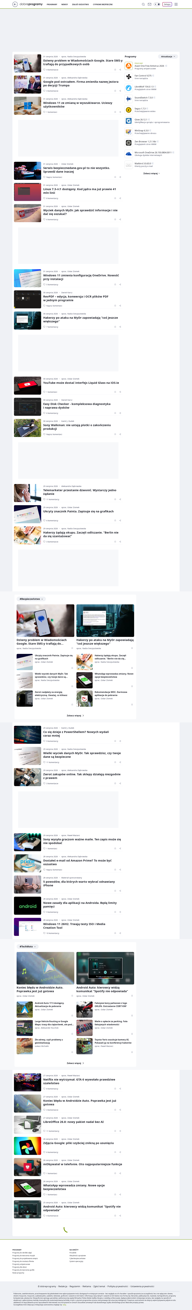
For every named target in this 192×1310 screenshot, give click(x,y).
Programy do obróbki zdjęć (22, 1253)
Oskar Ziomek (67, 164)
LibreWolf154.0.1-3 (144, 86)
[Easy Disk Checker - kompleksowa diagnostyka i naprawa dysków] (27, 407)
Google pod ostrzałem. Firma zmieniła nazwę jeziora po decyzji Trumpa (80, 83)
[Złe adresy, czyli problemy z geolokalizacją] (25, 1046)
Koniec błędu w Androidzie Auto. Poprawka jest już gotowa (40, 989)
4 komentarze (52, 69)
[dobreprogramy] (33, 4)
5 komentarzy (52, 284)
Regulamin (75, 1286)
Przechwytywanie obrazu (145, 133)
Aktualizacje (166, 56)
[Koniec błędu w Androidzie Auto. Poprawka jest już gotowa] (45, 968)
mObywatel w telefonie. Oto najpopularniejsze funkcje (82, 1164)
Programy (52, 4)
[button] (176, 4)
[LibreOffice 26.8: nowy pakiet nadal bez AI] (27, 1125)
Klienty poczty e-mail (144, 166)
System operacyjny (76, 1261)
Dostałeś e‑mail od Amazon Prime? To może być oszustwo (77, 862)
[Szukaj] (143, 4)
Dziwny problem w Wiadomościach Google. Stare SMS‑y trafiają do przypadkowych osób (83, 62)
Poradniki (72, 1253)
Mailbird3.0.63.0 (143, 163)
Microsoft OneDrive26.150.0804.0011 (153, 152)
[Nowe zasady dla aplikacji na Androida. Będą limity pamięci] (27, 906)
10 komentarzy (52, 933)
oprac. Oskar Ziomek (70, 185)
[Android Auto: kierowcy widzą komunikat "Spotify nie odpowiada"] (105, 968)
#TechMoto (26, 946)
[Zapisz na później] (115, 69)
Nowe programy (18, 1273)
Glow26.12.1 (141, 119)
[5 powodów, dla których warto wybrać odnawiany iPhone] (27, 885)
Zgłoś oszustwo (80, 4)
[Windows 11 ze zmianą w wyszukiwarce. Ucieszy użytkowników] (27, 106)
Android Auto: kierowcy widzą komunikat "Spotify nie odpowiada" (102, 989)
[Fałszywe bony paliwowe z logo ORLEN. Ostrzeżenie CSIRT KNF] (84, 1009)
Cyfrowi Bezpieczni (102, 4)
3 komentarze (52, 91)
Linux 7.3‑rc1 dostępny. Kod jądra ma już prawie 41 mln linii (79, 191)
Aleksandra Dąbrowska (71, 486)
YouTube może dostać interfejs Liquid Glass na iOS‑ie (81, 383)
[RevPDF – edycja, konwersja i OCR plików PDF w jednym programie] (27, 299)
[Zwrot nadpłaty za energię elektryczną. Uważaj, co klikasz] (25, 698)
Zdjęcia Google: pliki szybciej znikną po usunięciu (78, 1143)
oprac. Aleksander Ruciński (47, 1028)
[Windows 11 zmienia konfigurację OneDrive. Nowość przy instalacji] (27, 278)
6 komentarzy (52, 219)
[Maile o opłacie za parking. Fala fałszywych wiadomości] (84, 1028)
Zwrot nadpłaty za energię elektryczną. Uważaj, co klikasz (51, 694)
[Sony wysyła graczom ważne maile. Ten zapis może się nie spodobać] (27, 842)
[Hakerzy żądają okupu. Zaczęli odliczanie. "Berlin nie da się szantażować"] (27, 535)
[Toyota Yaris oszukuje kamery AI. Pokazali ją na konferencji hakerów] (84, 1046)
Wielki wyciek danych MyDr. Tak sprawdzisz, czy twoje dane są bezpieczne (51, 675)
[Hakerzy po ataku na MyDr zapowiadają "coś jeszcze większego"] (27, 321)
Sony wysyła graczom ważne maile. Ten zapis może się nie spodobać (82, 841)
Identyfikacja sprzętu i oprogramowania (152, 122)
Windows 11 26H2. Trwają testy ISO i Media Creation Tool (74, 925)
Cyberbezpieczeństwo (77, 1258)
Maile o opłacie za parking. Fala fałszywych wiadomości (111, 1023)
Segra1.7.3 (140, 108)
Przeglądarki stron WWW (145, 89)
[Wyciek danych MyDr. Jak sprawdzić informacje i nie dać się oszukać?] (27, 213)
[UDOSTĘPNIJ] (120, 69)
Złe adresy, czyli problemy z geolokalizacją (49, 1041)
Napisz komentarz (54, 177)
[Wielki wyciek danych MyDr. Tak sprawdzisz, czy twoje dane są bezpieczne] (25, 680)
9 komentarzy (52, 741)
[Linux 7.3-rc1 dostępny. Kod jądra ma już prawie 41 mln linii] (27, 192)
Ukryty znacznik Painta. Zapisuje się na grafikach (78, 511)
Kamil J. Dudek (67, 421)
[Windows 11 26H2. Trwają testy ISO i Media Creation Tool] (27, 927)
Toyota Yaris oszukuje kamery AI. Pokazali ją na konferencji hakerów (113, 1041)
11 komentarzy (52, 499)
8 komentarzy (52, 198)
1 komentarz (51, 112)
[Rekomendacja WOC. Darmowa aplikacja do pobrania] (84, 698)
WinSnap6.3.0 (142, 130)
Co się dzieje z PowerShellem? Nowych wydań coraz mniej (76, 733)
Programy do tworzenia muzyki (23, 1255)
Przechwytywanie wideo (145, 111)
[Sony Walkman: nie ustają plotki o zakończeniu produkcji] (27, 428)
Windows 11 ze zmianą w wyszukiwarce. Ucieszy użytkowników (77, 104)
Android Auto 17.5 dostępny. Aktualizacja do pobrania (49, 1005)
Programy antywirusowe (145, 68)
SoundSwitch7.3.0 (144, 97)
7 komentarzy (52, 327)
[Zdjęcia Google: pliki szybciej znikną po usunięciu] (27, 1146)
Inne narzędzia (141, 78)
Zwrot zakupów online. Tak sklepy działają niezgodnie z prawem (82, 776)
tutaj (64, 1305)
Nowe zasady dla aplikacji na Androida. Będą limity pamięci (80, 904)
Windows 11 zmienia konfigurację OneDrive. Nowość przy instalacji (81, 277)
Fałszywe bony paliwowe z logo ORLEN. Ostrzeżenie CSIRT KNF (111, 1005)
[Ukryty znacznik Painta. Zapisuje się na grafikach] (27, 514)
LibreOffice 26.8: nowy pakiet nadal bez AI (73, 1122)
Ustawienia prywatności (142, 1286)
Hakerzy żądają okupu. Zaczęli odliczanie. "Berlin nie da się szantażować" (80, 534)
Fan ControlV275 (143, 75)
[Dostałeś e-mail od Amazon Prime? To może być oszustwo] (27, 863)
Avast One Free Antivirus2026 (150, 65)
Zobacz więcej (74, 715)
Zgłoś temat (99, 1286)
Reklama (87, 1286)
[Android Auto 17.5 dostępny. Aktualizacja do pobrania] (25, 1009)
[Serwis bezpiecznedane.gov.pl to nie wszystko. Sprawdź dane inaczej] (27, 171)
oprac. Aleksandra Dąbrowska (74, 77)
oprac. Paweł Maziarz (70, 835)
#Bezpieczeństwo (30, 598)
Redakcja (62, 1286)
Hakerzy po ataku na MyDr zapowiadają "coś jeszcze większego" (80, 319)
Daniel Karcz (66, 292)
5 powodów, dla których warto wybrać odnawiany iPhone (79, 883)
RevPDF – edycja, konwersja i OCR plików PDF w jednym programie (75, 298)
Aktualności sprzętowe (77, 1255)
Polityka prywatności (117, 1286)
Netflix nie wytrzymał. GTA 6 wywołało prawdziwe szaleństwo (79, 1081)
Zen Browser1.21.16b (145, 141)
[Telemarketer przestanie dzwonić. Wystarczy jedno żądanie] (27, 493)
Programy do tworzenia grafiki (23, 1270)
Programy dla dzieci (19, 1267)
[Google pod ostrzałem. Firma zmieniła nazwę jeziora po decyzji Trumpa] (27, 85)
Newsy (64, 4)
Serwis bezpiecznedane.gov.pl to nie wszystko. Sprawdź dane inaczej (76, 169)
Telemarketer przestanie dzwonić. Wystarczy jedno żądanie (79, 492)
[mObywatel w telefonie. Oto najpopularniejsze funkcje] (27, 1167)
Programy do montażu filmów (23, 1261)
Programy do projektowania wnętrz (25, 1258)
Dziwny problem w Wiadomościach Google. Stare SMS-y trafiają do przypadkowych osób (42, 642)
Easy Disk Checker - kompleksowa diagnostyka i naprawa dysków (76, 405)
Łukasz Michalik (42, 1046)
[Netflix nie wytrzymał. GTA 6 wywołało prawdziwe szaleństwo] (27, 1082)
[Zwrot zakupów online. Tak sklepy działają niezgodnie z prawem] (27, 777)
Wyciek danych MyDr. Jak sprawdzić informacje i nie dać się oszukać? (80, 212)
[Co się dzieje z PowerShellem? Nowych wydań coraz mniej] (27, 735)
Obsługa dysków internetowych (148, 155)
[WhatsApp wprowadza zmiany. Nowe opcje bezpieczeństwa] (84, 680)
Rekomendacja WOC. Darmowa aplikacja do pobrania (111, 694)
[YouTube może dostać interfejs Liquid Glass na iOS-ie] (27, 386)
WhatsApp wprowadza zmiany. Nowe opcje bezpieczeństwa (114, 675)
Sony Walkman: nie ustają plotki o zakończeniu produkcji (77, 427)
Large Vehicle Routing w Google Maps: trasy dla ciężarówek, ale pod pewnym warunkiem (53, 1023)
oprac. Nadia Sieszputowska (73, 56)
